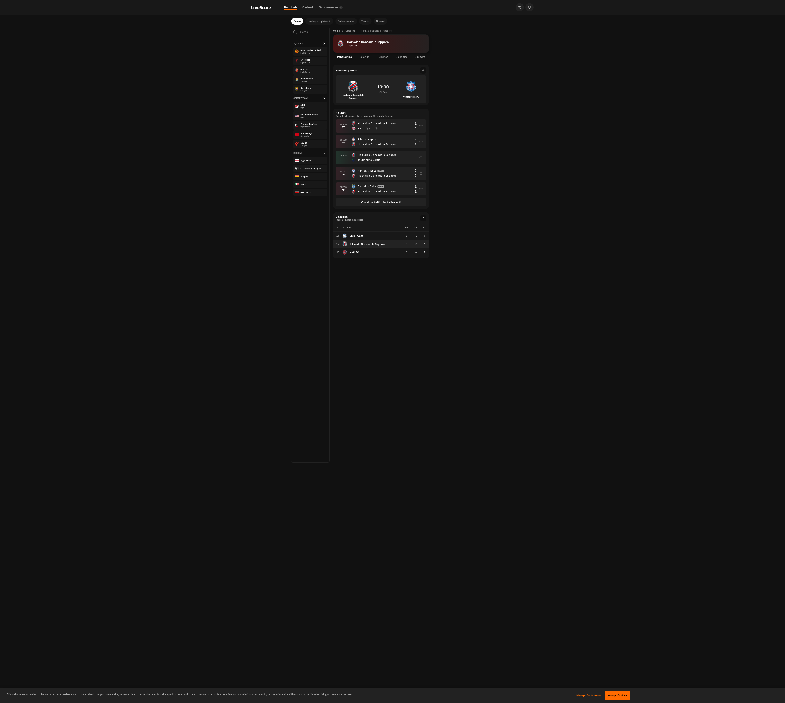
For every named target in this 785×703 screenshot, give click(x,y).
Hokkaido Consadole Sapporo (367, 244)
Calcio (297, 21)
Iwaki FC (354, 252)
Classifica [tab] (402, 57)
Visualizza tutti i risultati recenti (381, 202)
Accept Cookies (617, 695)
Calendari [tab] (365, 57)
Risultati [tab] (383, 57)
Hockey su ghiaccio (319, 21)
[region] (392, 695)
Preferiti (308, 7)
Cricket (380, 21)
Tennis (365, 21)
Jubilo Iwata (356, 236)
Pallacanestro (346, 21)
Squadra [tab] (420, 57)
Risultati (290, 7)
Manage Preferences (588, 695)
